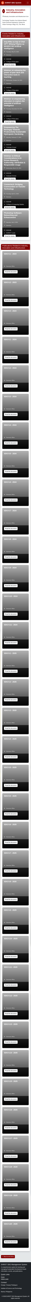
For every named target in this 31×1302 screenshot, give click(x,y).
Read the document (11, 271)
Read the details (10, 65)
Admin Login (4, 1279)
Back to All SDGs (8, 1256)
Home (3, 1277)
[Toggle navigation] (27, 2)
